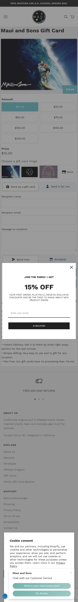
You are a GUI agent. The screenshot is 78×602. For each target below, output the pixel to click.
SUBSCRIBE (39, 326)
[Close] (71, 267)
